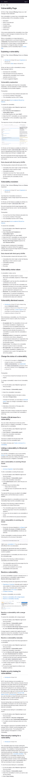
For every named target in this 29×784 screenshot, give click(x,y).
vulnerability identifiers (18, 754)
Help (4, 4)
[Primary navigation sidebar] (2, 5)
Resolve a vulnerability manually (11, 598)
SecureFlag (13, 694)
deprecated (23, 364)
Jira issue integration (8, 469)
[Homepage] (2, 2)
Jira (6, 455)
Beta (12, 63)
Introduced (7, 60)
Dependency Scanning (8, 584)
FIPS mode (14, 589)
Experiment (22, 60)
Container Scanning (8, 591)
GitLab (2, 455)
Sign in (25, 1)
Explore (5, 1)
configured (22, 527)
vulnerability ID (11, 544)
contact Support (19, 309)
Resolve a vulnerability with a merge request (13, 597)
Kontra (6, 694)
